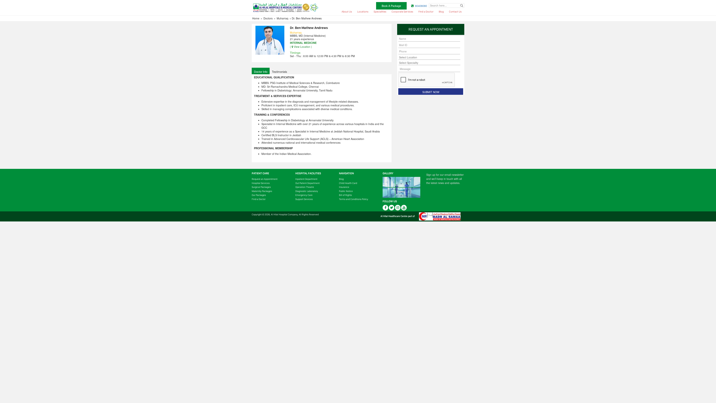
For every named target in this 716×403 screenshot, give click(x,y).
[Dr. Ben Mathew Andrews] (269, 40)
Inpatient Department (306, 179)
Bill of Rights (345, 195)
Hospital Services (261, 183)
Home (255, 18)
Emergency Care (304, 195)
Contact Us (455, 11)
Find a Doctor (426, 11)
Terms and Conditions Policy (353, 199)
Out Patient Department (307, 183)
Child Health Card (348, 183)
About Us (347, 11)
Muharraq (282, 18)
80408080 (421, 6)
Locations (362, 11)
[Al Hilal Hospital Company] (285, 7)
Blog (441, 11)
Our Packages (259, 195)
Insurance (344, 187)
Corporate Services (402, 11)
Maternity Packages (262, 191)
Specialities (380, 11)
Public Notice (346, 191)
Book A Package (391, 6)
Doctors (268, 18)
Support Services (304, 199)
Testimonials (279, 72)
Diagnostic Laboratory (306, 191)
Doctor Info (260, 72)
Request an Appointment (264, 179)
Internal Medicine (303, 43)
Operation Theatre (304, 187)
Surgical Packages (261, 187)
